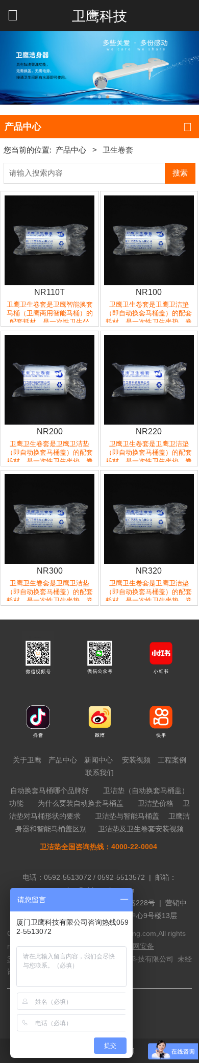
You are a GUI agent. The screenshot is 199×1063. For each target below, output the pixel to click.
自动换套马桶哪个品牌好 (49, 790)
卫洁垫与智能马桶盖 (127, 816)
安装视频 (136, 760)
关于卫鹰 (27, 760)
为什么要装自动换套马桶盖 (80, 803)
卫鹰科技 (99, 16)
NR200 (50, 431)
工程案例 (172, 760)
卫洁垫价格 (155, 803)
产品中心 (71, 150)
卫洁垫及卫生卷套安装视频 (141, 829)
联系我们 (99, 773)
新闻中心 (98, 760)
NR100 (149, 291)
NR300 (50, 570)
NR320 (149, 570)
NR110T (49, 291)
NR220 (149, 431)
